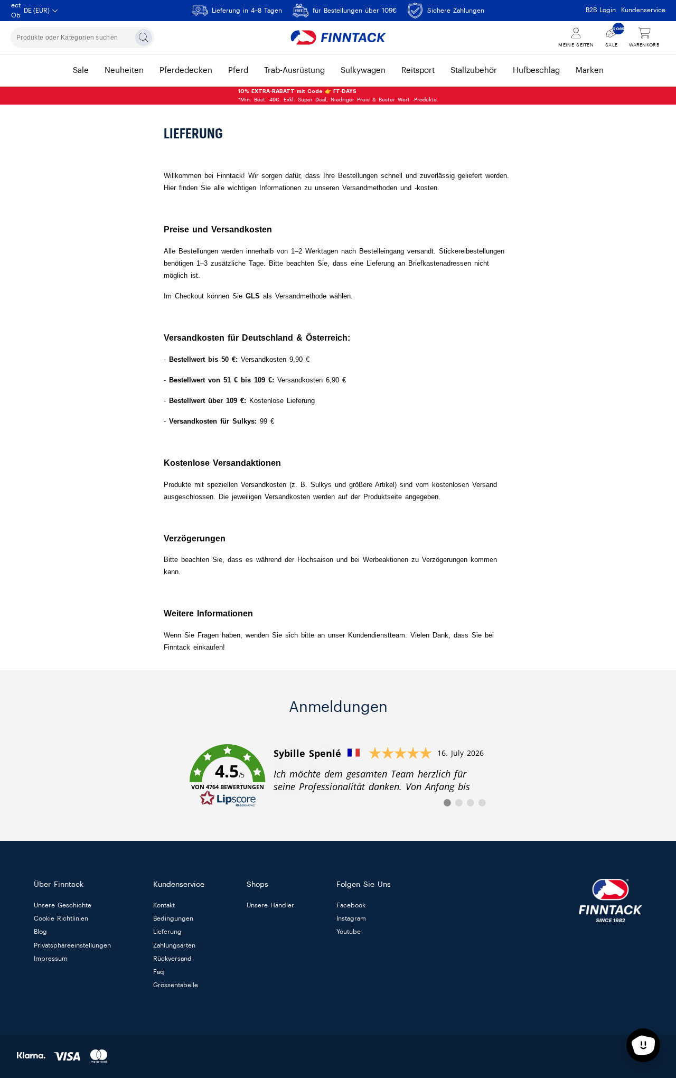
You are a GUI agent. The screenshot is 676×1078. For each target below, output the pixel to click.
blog (40, 932)
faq (158, 972)
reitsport (418, 70)
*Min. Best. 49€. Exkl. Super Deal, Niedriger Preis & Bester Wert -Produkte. (338, 95)
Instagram (351, 919)
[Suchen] (143, 37)
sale (81, 70)
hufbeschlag (536, 70)
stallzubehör (473, 70)
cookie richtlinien (61, 919)
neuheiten (124, 70)
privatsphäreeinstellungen (72, 945)
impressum (51, 958)
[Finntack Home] (338, 37)
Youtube (348, 932)
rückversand (172, 958)
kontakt (164, 905)
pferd (238, 70)
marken (590, 70)
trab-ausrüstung (294, 70)
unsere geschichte (62, 905)
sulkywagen (363, 70)
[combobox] (82, 37)
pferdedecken (185, 70)
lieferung (167, 932)
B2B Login (601, 10)
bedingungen (173, 919)
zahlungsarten (174, 945)
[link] (338, 776)
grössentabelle (175, 985)
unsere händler (270, 905)
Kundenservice (643, 10)
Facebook (350, 905)
